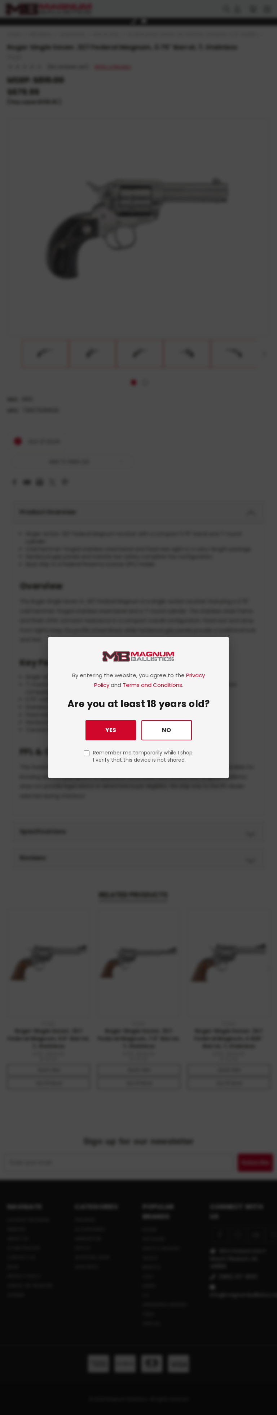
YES (110, 730)
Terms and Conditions (152, 685)
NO (166, 730)
